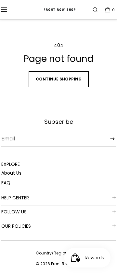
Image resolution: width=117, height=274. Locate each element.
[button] (92, 9)
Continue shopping (59, 79)
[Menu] (9, 9)
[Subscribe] (107, 138)
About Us (11, 173)
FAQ (5, 183)
